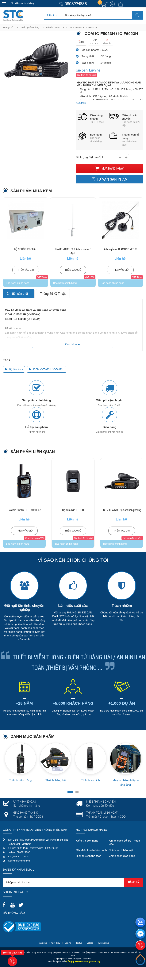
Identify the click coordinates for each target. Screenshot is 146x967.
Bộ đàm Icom (53, 27)
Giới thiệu (55, 943)
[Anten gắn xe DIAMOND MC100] (120, 220)
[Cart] (104, 4)
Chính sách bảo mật (121, 850)
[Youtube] (13, 903)
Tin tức (79, 943)
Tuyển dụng (103, 943)
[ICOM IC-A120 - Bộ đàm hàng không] (73, 481)
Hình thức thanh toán (88, 855)
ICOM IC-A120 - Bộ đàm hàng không (73, 510)
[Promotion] (120, 6)
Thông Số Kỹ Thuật (53, 293)
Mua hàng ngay (112, 168)
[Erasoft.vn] (94, 961)
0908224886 (76, 4)
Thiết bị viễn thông (29, 27)
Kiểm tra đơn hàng (24, 3)
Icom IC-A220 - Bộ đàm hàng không (122, 510)
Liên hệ (68, 943)
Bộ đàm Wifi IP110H (24, 510)
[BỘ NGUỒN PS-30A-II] (25, 220)
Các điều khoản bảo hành (91, 850)
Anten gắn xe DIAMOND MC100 (120, 249)
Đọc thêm (71, 344)
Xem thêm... (82, 103)
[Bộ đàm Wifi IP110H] (24, 481)
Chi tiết (25, 230)
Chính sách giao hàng (122, 855)
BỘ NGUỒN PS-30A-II (25, 249)
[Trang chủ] (13, 11)
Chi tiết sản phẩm (18, 293)
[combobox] (52, 14)
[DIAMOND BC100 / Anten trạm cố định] (73, 220)
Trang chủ (8, 27)
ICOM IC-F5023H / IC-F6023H (48, 369)
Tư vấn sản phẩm (112, 179)
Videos (90, 943)
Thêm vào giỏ (25, 270)
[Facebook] (5, 903)
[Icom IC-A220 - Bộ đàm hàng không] (121, 481)
